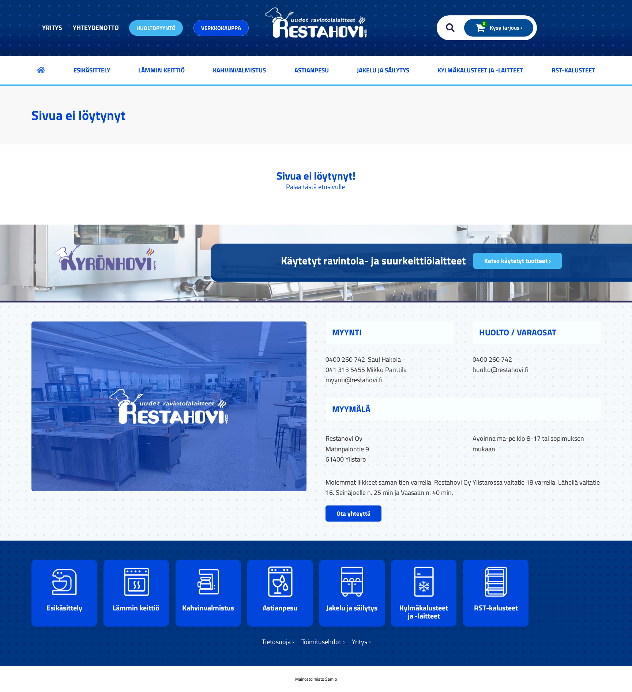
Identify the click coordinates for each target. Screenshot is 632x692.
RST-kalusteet (573, 70)
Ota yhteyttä (353, 513)
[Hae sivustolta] (448, 27)
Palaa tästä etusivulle (315, 187)
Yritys (52, 28)
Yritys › (361, 642)
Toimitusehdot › (323, 642)
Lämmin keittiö (161, 70)
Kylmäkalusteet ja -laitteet (480, 70)
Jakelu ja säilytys (383, 70)
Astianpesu (311, 70)
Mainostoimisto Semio (316, 679)
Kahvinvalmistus (239, 70)
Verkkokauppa (221, 28)
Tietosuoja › (278, 642)
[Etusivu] (40, 70)
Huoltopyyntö (156, 28)
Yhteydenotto (96, 28)
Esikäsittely (92, 70)
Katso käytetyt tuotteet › (517, 261)
